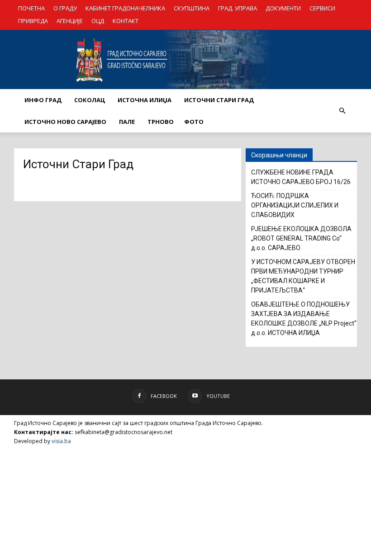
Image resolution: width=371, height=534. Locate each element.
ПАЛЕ (127, 122)
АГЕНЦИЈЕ (70, 21)
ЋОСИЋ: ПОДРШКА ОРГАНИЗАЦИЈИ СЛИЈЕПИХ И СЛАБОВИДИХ (294, 205)
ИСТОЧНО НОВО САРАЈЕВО (65, 122)
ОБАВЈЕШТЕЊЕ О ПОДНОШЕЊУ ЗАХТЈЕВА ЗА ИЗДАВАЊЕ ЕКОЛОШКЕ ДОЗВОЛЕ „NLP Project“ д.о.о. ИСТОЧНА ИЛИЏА (304, 318)
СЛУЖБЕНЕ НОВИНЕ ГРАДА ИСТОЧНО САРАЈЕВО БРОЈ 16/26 (301, 177)
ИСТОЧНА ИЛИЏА (144, 100)
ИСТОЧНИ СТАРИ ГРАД (219, 100)
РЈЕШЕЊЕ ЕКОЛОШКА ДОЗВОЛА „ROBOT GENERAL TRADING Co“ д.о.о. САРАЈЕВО (301, 238)
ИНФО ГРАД (43, 100)
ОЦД (97, 21)
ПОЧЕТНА (31, 8)
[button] (342, 111)
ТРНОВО (160, 122)
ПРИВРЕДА (33, 21)
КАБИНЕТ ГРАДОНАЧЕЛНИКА (125, 8)
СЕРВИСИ (322, 8)
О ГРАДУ (65, 8)
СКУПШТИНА (191, 8)
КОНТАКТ (125, 21)
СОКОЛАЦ (89, 100)
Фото (194, 122)
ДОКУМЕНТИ (283, 8)
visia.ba (61, 441)
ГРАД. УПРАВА (237, 8)
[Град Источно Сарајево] (185, 59)
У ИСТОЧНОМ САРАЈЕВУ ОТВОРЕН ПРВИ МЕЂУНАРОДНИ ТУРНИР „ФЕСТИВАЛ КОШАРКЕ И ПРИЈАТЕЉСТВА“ (303, 276)
